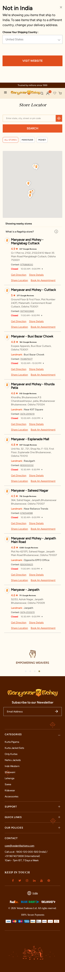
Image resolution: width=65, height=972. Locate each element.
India (35, 893)
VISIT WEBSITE (32, 60)
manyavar (27, 140)
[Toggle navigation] (6, 93)
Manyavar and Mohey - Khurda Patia (33, 386)
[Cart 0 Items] (60, 93)
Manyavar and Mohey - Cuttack (33, 290)
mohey (42, 140)
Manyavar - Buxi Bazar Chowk (32, 336)
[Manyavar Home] (24, 93)
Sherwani (10, 772)
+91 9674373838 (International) (22, 856)
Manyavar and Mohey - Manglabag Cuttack (27, 241)
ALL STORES (10, 140)
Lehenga (9, 778)
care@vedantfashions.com (19, 845)
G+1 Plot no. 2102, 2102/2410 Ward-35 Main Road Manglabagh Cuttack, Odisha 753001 (33, 256)
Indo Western (12, 766)
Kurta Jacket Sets (14, 748)
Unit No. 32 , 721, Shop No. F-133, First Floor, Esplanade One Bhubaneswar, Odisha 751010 (32, 452)
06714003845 (27, 311)
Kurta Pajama (12, 741)
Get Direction (18, 274)
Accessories (11, 796)
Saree (8, 784)
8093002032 (27, 465)
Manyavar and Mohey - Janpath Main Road (33, 540)
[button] (48, 93)
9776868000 (26, 264)
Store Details (36, 274)
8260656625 (26, 564)
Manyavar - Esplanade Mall (30, 439)
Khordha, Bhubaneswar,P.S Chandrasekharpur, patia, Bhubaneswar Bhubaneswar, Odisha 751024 (33, 401)
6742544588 (26, 513)
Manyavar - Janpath (25, 590)
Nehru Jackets (13, 760)
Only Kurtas (11, 754)
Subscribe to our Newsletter (32, 702)
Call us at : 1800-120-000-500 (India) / (26, 851)
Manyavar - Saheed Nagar (29, 490)
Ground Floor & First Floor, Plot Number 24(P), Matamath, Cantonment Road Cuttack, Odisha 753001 (33, 303)
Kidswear (10, 790)
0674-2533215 (27, 612)
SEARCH (32, 128)
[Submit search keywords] (42, 93)
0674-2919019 (27, 414)
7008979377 (26, 359)
